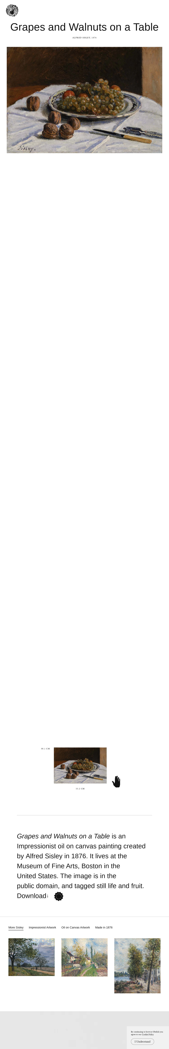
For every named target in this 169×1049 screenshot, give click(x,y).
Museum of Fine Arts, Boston (59, 866)
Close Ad (150, 635)
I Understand (142, 1041)
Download (31, 896)
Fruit (136, 886)
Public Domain (37, 886)
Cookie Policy (148, 1034)
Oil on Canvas (77, 846)
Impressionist (36, 846)
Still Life (106, 886)
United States (37, 876)
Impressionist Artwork (42, 927)
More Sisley (16, 927)
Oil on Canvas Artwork (75, 927)
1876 (78, 856)
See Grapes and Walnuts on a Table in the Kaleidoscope (58, 896)
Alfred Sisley (81, 37)
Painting (110, 846)
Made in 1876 (103, 927)
